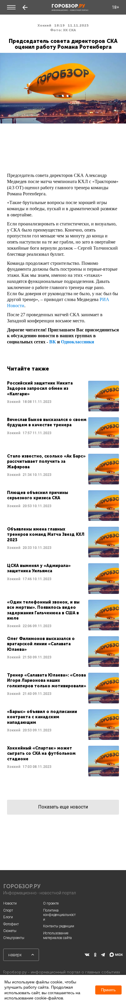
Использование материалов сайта (57, 935)
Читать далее (63, 396)
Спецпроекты (13, 938)
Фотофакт (11, 924)
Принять (108, 990)
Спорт (8, 910)
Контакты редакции (58, 926)
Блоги (8, 917)
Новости (10, 903)
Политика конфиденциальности (59, 914)
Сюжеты (9, 931)
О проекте (51, 903)
